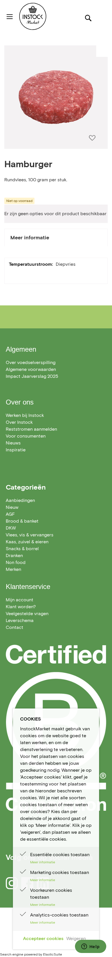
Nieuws (13, 443)
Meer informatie (29, 237)
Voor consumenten (26, 436)
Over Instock (19, 422)
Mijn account (19, 599)
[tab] (56, 237)
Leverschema (20, 620)
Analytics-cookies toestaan (59, 915)
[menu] (56, 535)
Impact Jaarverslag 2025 (32, 376)
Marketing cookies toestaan (59, 872)
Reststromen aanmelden (31, 429)
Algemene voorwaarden (31, 369)
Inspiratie (16, 449)
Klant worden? (21, 606)
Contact (14, 627)
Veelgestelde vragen (27, 613)
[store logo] (44, 16)
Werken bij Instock (25, 415)
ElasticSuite (52, 954)
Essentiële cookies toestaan (60, 854)
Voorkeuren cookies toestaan (51, 893)
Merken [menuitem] (13, 569)
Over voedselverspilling (30, 362)
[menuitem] (20, 500)
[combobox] (56, 38)
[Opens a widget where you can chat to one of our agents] (90, 947)
